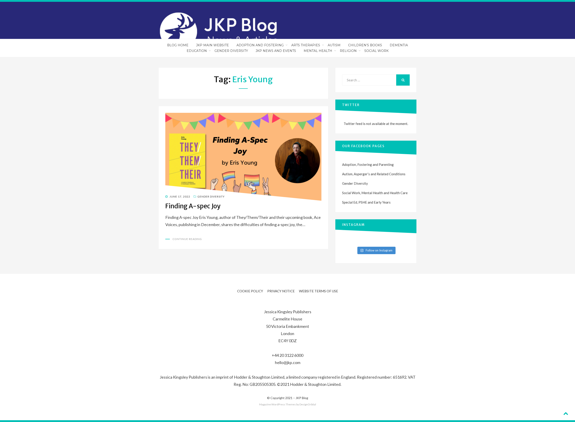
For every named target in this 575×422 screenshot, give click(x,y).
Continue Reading (187, 239)
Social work (376, 51)
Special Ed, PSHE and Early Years (366, 202)
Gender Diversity (231, 51)
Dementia (399, 45)
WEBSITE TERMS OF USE (318, 291)
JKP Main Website (212, 45)
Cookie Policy (250, 291)
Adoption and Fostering (260, 45)
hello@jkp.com (287, 362)
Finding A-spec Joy (192, 206)
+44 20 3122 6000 (287, 355)
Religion (348, 51)
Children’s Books (365, 45)
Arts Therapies (305, 45)
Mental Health (318, 51)
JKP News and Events (276, 51)
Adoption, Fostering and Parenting (368, 164)
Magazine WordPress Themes (277, 404)
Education (197, 51)
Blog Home (177, 45)
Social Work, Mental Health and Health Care (375, 193)
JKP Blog (302, 398)
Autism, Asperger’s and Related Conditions (373, 174)
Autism (334, 45)
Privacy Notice (281, 291)
